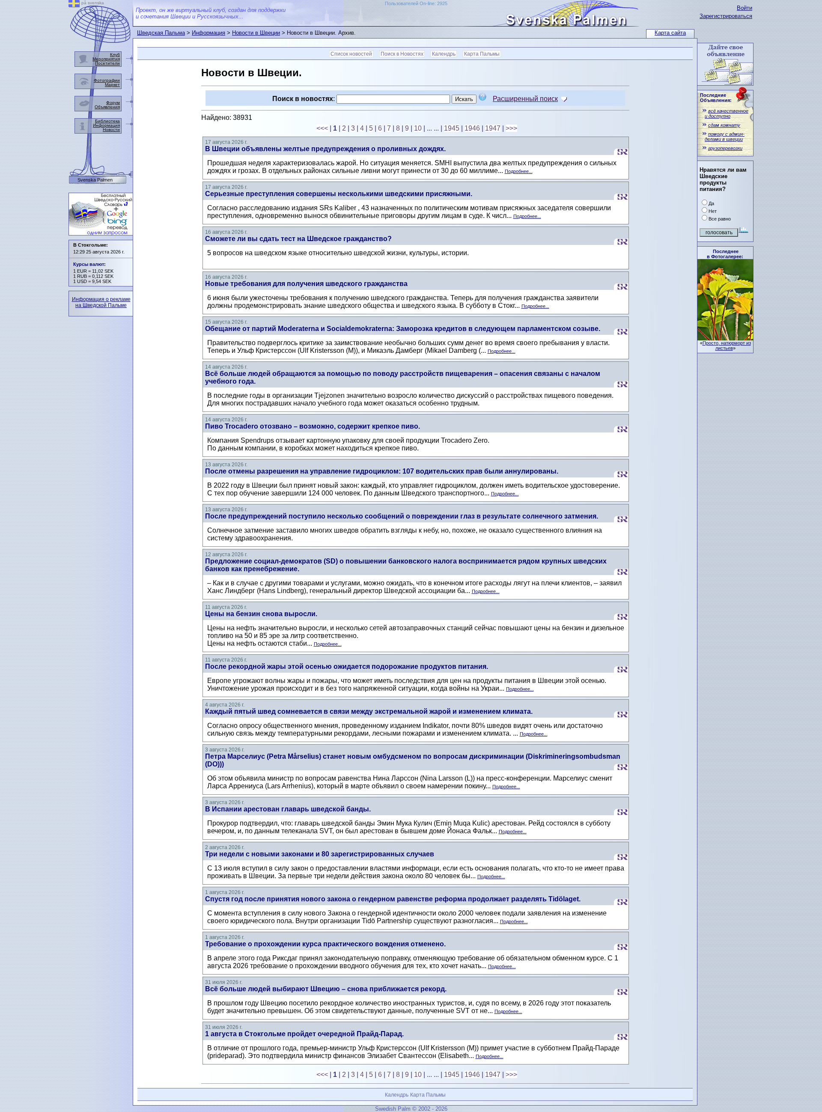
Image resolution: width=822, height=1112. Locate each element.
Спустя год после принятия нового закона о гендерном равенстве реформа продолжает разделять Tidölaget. (393, 899)
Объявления (107, 106)
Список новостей (351, 54)
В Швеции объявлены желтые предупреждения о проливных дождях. (325, 148)
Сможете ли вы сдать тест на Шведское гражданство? (298, 238)
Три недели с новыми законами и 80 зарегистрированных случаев (319, 854)
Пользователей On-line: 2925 (416, 3)
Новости (111, 129)
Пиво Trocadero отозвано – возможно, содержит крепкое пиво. (312, 426)
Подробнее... (519, 171)
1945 (451, 128)
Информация (208, 33)
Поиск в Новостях (402, 54)
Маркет (112, 84)
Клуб (115, 54)
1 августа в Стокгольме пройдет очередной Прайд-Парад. (304, 1033)
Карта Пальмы (482, 54)
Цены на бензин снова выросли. (261, 613)
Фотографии (107, 80)
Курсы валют (88, 264)
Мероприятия (106, 59)
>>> (511, 128)
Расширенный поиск (525, 98)
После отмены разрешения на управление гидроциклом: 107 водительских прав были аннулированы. (381, 471)
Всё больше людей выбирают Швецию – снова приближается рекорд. (326, 989)
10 (418, 128)
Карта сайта (670, 33)
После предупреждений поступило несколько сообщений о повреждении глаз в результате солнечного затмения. (401, 516)
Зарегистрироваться (726, 16)
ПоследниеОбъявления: (716, 97)
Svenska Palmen (95, 180)
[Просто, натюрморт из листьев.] (725, 338)
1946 (472, 128)
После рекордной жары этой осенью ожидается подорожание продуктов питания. (346, 666)
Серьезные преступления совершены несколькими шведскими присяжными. (338, 193)
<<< (322, 128)
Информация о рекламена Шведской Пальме (101, 302)
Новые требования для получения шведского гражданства (306, 283)
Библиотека (107, 121)
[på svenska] (74, 5)
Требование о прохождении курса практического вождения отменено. (325, 944)
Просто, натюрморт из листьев (727, 345)
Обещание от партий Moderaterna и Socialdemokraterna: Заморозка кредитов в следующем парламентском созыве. (402, 328)
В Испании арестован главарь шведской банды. (288, 809)
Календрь (444, 54)
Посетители (107, 63)
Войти (744, 8)
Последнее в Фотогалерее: (725, 254)
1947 (492, 128)
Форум (113, 102)
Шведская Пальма (161, 33)
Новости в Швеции (256, 33)
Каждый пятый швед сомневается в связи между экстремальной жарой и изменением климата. (369, 711)
